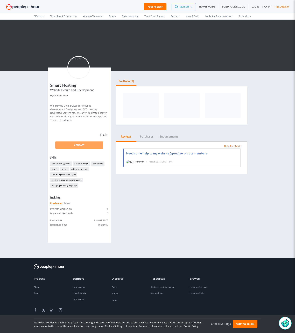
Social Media (245, 16)
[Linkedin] (52, 310)
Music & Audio (192, 16)
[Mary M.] (130, 161)
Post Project (155, 6)
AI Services (39, 16)
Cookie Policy (191, 326)
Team (36, 292)
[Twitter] (44, 310)
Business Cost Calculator (162, 287)
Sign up (266, 6)
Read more (66, 120)
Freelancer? (282, 6)
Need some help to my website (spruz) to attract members (166, 153)
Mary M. (140, 161)
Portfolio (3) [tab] (126, 81)
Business (175, 16)
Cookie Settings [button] (221, 324)
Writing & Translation (93, 16)
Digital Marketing (130, 16)
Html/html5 (98, 163)
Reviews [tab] (126, 136)
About (36, 287)
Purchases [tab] (146, 136)
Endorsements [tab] (168, 136)
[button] (184, 6)
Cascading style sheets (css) (64, 174)
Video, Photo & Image (154, 16)
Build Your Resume (233, 6)
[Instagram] (60, 310)
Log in (255, 6)
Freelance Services (198, 287)
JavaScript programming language (66, 180)
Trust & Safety (79, 292)
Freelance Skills (196, 292)
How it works (207, 6)
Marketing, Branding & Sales (219, 16)
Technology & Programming (63, 16)
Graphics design (81, 163)
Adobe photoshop (79, 169)
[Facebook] (36, 310)
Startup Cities (157, 292)
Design (112, 16)
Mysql (64, 169)
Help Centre (78, 298)
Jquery (55, 169)
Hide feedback (232, 146)
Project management (61, 163)
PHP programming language (64, 185)
